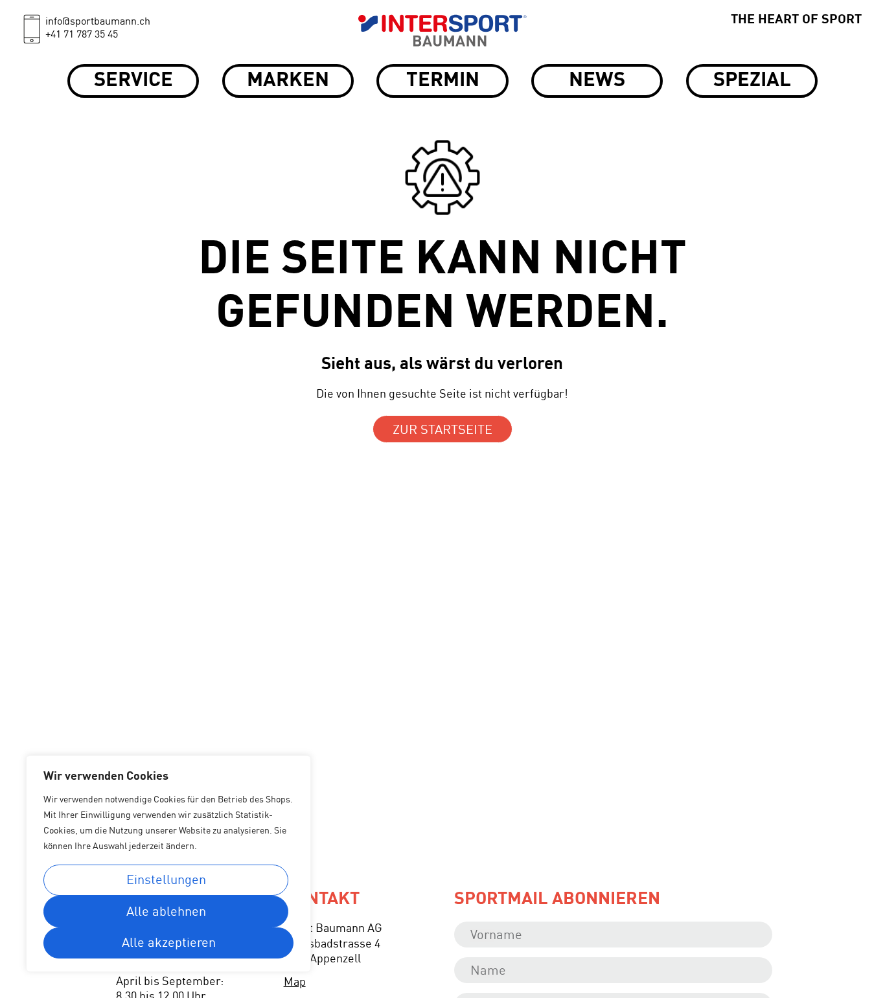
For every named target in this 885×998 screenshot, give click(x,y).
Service (133, 81)
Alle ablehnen (166, 912)
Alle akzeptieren (169, 943)
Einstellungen (166, 880)
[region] (168, 863)
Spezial (752, 81)
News (597, 81)
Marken (288, 81)
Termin (442, 81)
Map (295, 982)
